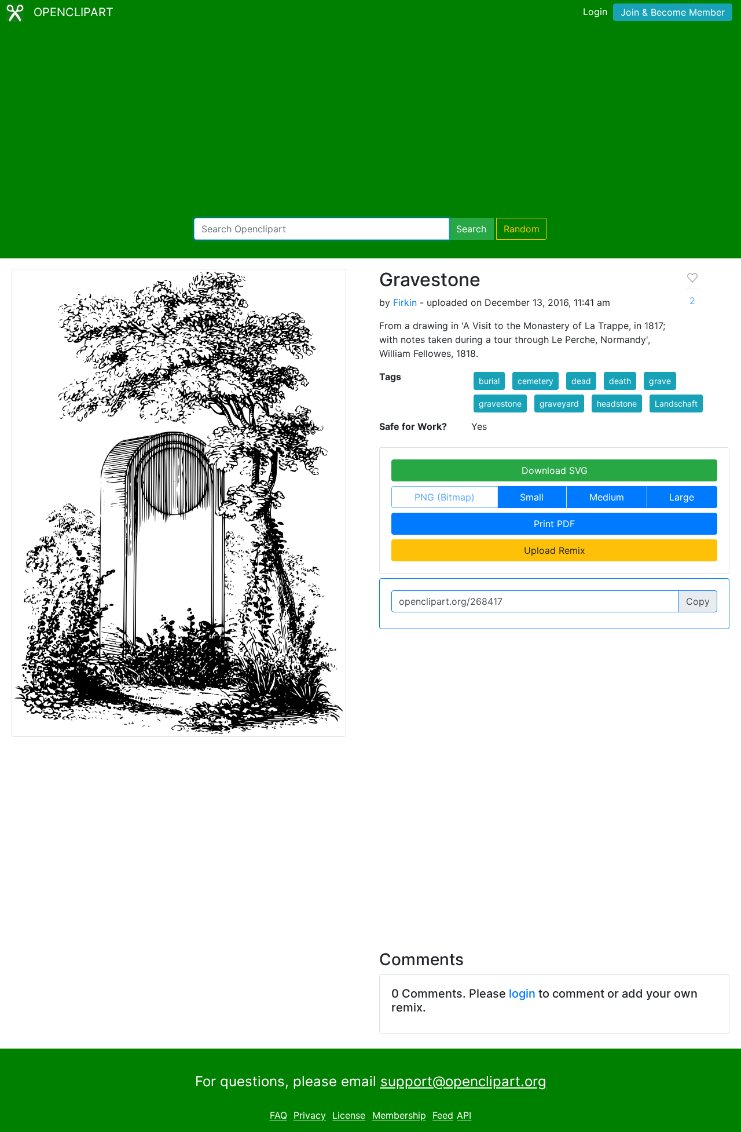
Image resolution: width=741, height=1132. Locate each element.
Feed (442, 1116)
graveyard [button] (559, 403)
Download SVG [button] (555, 470)
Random (522, 229)
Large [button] (681, 497)
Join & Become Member (673, 12)
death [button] (620, 381)
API (464, 1116)
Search (471, 229)
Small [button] (532, 497)
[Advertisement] (370, 122)
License (348, 1116)
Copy (698, 601)
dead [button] (581, 381)
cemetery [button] (535, 381)
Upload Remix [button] (554, 550)
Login (595, 11)
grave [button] (660, 381)
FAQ (278, 1116)
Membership (399, 1116)
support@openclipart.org (463, 1081)
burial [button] (489, 381)
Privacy (310, 1116)
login (522, 993)
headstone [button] (617, 403)
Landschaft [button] (676, 403)
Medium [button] (606, 497)
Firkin (405, 302)
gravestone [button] (500, 403)
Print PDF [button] (554, 524)
